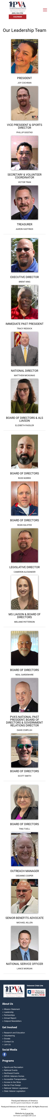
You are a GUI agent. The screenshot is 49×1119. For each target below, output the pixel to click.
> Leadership (8, 1012)
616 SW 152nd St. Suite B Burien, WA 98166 (24, 1103)
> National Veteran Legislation (15, 1088)
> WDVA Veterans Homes (13, 1076)
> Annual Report (9, 1018)
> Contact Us (8, 1041)
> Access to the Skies (11, 1082)
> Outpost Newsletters (11, 1021)
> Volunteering (8, 1035)
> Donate (6, 1038)
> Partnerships (8, 1015)
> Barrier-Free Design (11, 1085)
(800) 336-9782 (17, 13)
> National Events (9, 1070)
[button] (45, 10)
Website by (24, 1113)
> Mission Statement (11, 1009)
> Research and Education (13, 1032)
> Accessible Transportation (14, 1079)
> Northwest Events (10, 1073)
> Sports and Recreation (12, 1067)
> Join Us (6, 1044)
